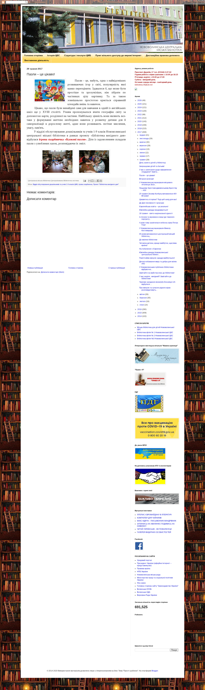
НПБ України (142, 572)
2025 (139, 104)
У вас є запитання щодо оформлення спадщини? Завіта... (155, 171)
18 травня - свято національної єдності (156, 213)
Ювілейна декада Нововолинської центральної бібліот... (153, 253)
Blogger (155, 671)
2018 (139, 128)
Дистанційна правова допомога (162, 55)
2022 (139, 114)
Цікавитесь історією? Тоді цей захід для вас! (158, 199)
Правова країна (143, 569)
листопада (144, 138)
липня (142, 153)
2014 (139, 316)
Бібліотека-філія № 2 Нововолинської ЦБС (155, 336)
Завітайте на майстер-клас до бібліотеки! (156, 273)
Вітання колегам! (146, 179)
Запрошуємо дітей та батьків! (151, 166)
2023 (139, 111)
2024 (139, 107)
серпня (143, 149)
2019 (139, 125)
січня (142, 305)
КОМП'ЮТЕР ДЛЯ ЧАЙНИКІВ (149, 518)
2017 (139, 132)
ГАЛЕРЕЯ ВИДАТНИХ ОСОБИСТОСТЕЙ (154, 532)
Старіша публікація (117, 268)
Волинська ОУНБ (144, 589)
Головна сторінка (33, 55)
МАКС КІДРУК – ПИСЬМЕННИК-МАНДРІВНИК (156, 521)
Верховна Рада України (147, 595)
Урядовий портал (144, 560)
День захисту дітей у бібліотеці (152, 163)
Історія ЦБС (53, 55)
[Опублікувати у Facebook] (97, 180)
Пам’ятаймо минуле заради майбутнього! (157, 258)
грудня (143, 135)
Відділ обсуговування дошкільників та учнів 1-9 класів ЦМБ (55, 184)
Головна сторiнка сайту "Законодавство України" (157, 586)
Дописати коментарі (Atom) (52, 272)
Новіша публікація (35, 268)
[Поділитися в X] (95, 180)
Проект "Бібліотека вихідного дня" (106, 184)
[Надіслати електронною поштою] (89, 180)
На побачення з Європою (150, 249)
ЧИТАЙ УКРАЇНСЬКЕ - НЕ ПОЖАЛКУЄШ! (154, 529)
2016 (139, 309)
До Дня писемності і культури (151, 203)
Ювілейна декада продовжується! (153, 210)
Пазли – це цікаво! (147, 175)
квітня (142, 294)
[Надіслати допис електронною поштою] (84, 180)
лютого (143, 301)
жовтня (143, 142)
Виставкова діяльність (36, 60)
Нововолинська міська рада (148, 575)
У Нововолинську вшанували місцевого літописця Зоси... (155, 183)
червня (143, 156)
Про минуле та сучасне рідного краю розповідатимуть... (154, 289)
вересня (143, 146)
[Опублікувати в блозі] (92, 180)
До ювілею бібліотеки (148, 240)
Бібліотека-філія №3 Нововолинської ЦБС (155, 339)
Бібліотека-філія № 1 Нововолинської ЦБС (155, 332)
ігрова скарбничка (85, 184)
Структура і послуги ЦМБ (77, 55)
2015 (139, 313)
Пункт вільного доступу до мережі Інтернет (118, 55)
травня (143, 160)
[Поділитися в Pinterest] (100, 180)
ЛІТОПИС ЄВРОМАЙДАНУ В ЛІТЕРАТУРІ (154, 515)
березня (143, 298)
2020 (139, 121)
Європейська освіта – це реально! (153, 206)
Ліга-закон (141, 583)
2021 (139, 118)
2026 (139, 100)
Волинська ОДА (143, 592)
